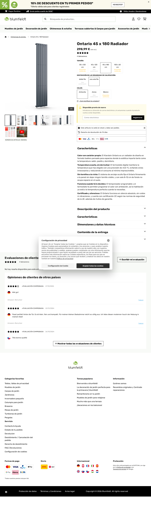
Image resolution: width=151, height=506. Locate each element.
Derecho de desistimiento (16, 444)
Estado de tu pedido (14, 430)
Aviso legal (70, 491)
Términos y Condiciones (50, 491)
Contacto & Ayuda (13, 426)
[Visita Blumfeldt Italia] (92, 465)
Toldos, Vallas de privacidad (17, 383)
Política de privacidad (123, 467)
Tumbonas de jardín (13, 414)
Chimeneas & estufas (18, 37)
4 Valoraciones (82, 56)
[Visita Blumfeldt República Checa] (87, 471)
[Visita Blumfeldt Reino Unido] (78, 471)
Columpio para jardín (14, 402)
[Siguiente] (149, 29)
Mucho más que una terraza (89, 401)
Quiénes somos (119, 383)
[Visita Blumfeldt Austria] (83, 465)
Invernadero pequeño (14, 398)
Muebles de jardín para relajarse (91, 398)
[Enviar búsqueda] (45, 19)
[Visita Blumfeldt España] (97, 465)
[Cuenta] (133, 19)
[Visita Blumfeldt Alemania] (78, 465)
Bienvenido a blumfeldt (87, 383)
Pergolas (8, 417)
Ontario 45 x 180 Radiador (39, 37)
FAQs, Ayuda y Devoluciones (135, 11)
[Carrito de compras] (144, 19)
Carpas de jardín (12, 391)
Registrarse (137, 117)
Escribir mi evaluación (132, 259)
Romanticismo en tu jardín (88, 394)
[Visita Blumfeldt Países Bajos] (97, 471)
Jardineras (9, 395)
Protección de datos (28, 491)
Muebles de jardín (12, 387)
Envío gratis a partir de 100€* (41, 11)
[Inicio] (8, 37)
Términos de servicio (119, 469)
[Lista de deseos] (138, 19)
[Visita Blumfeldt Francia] (87, 465)
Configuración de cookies (16, 451)
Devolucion (10, 433)
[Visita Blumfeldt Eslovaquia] (83, 471)
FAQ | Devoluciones (13, 448)
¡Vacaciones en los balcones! (89, 405)
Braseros (9, 406)
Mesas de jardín (12, 410)
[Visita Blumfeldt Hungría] (92, 471)
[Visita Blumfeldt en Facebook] (6, 492)
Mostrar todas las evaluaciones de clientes (79, 343)
